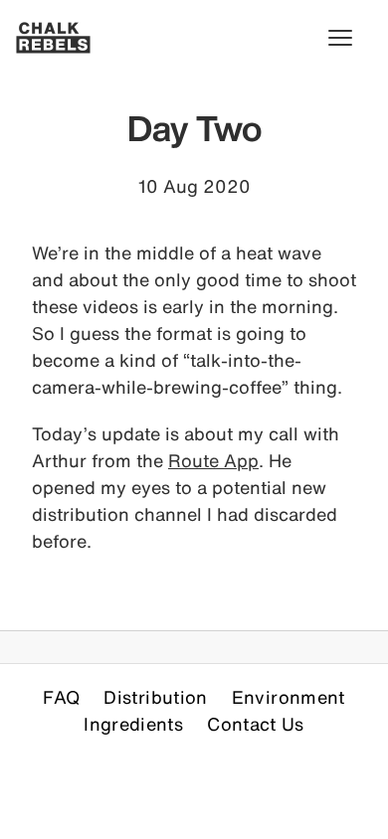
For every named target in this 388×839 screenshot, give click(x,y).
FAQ (61, 697)
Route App (213, 460)
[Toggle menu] (350, 38)
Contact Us (255, 724)
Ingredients (133, 724)
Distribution (155, 697)
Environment (288, 697)
